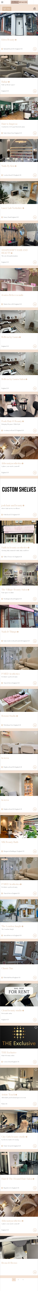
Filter (8, 9)
